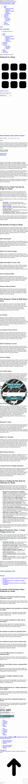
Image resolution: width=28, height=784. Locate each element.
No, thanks (14, 402)
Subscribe (14, 398)
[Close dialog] (25, 380)
